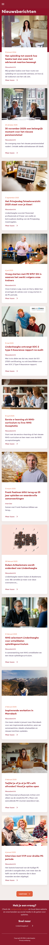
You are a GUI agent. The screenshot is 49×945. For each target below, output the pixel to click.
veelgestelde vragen (19, 909)
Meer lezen (9, 80)
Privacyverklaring (24, 940)
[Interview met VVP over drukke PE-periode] (24, 838)
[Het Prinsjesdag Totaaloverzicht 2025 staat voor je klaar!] (24, 183)
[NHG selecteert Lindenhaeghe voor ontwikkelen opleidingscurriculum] (24, 620)
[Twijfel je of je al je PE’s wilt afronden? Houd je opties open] (24, 765)
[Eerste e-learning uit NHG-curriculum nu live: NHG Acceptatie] (24, 402)
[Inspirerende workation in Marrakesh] (24, 693)
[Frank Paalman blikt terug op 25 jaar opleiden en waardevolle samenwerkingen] (24, 474)
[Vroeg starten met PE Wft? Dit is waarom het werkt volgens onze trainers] (24, 256)
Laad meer (23, 894)
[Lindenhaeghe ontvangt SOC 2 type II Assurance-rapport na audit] (24, 329)
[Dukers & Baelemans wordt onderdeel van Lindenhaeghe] (24, 547)
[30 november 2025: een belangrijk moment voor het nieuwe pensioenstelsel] (24, 111)
